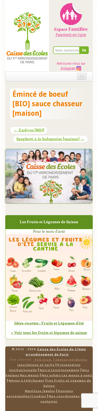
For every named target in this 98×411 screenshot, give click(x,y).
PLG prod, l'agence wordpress (61, 359)
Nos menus (29, 375)
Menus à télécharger (27, 380)
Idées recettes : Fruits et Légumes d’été (49, 323)
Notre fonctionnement (60, 370)
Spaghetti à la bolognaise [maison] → (50, 139)
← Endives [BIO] (29, 130)
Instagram (68, 68)
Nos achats (51, 375)
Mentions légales (40, 391)
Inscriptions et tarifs (36, 365)
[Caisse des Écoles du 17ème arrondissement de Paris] (27, 26)
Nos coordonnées (64, 396)
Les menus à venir (77, 375)
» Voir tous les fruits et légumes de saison (49, 332)
